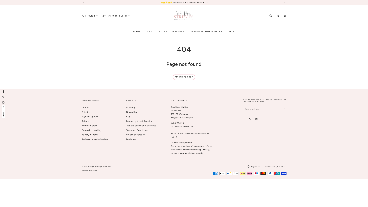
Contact (86, 107)
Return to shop (184, 77)
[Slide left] (84, 2)
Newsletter (131, 112)
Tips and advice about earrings (141, 125)
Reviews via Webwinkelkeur (95, 139)
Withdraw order (89, 125)
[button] (270, 16)
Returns (85, 121)
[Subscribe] (284, 109)
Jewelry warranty (90, 134)
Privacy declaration (135, 134)
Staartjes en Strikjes (95, 166)
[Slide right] (284, 2)
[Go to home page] (184, 16)
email (187, 149)
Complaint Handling (91, 130)
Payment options (90, 116)
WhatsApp (196, 149)
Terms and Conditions (136, 130)
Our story (130, 107)
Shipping (86, 112)
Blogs (129, 116)
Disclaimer (131, 139)
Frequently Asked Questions (139, 121)
